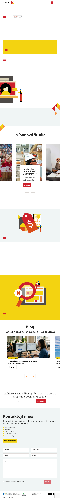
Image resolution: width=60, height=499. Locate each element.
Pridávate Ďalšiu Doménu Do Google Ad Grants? (23, 361)
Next (27, 194)
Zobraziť (27, 185)
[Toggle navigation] (56, 3)
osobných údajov (20, 481)
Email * (7, 455)
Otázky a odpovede (36, 493)
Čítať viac (12, 367)
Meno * (7, 449)
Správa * (7, 461)
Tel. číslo (34, 455)
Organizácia (35, 449)
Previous (33, 194)
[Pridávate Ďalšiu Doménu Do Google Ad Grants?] (30, 347)
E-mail (18, 401)
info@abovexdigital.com (11, 436)
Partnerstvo (34, 494)
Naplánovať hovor (10, 441)
